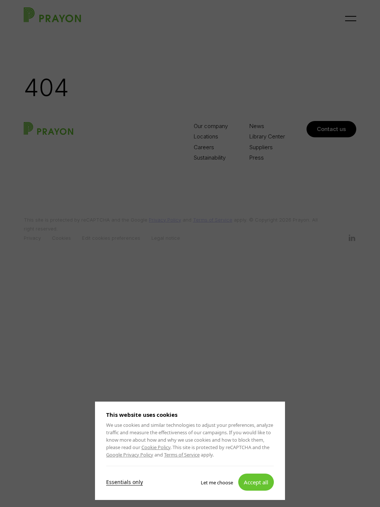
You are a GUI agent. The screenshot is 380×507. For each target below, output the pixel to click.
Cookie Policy (155, 447)
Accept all (256, 481)
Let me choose (217, 482)
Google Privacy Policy (129, 454)
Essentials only (124, 481)
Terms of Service (182, 454)
